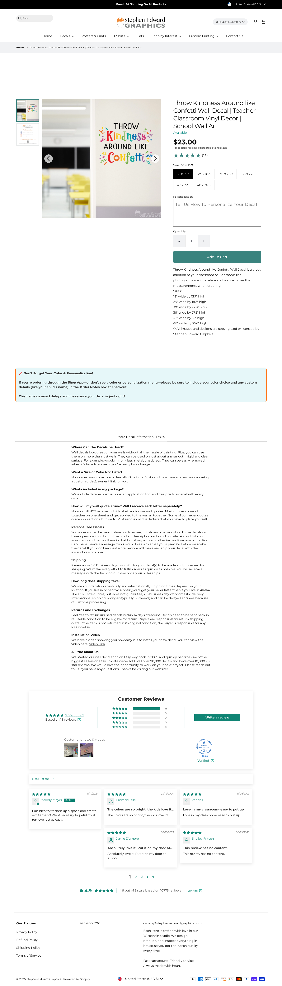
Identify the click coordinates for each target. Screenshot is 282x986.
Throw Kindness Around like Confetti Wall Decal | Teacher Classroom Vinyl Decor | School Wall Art (86, 47)
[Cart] (263, 22)
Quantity (179, 231)
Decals (65, 36)
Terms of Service (28, 955)
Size (183, 165)
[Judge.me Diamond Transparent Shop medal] (204, 746)
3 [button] (142, 877)
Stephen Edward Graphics (43, 979)
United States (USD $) (248, 4)
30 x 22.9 (226, 174)
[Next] (155, 158)
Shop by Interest (165, 36)
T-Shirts (120, 36)
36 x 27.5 (248, 174)
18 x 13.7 (183, 174)
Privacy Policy (26, 932)
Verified (203, 760)
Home (47, 36)
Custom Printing (202, 36)
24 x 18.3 (204, 174)
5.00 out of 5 (74, 715)
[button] (120, 708)
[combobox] (36, 18)
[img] (41, 794)
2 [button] (136, 877)
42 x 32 (182, 185)
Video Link (97, 644)
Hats (140, 36)
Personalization (183, 196)
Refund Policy (27, 940)
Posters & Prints (94, 36)
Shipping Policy (28, 948)
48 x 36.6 (203, 185)
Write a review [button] (217, 717)
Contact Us (234, 36)
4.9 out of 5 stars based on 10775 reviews (150, 890)
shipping (192, 147)
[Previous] (48, 158)
